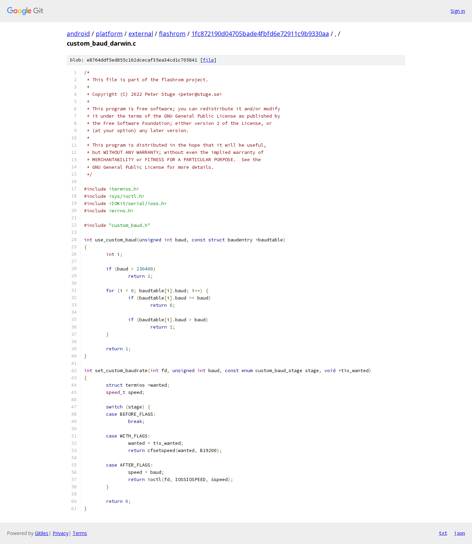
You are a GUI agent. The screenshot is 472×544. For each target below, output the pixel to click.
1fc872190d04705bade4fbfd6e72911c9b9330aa (260, 33)
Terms (80, 533)
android (78, 33)
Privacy (60, 533)
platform (109, 33)
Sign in (458, 11)
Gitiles (41, 533)
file (208, 60)
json (459, 533)
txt (443, 533)
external (141, 33)
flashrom (172, 33)
